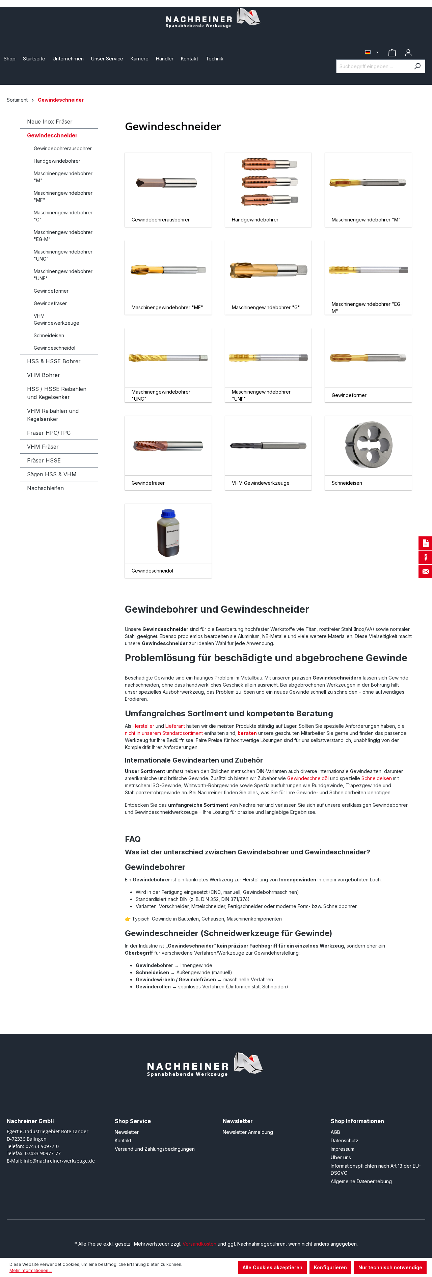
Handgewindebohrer (57, 161)
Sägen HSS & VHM (52, 474)
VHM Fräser (43, 446)
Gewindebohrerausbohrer (63, 148)
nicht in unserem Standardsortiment (164, 733)
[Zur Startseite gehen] (216, 19)
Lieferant (175, 726)
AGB (335, 1132)
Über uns (341, 1157)
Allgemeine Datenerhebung (361, 1181)
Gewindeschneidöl (54, 348)
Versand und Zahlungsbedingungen (155, 1149)
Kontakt (123, 1140)
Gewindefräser (50, 303)
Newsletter (127, 1132)
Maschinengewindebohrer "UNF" (63, 274)
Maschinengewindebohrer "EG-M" (63, 235)
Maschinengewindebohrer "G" (63, 216)
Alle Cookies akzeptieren (272, 1267)
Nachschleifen (45, 488)
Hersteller (143, 726)
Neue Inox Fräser (50, 121)
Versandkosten (199, 1244)
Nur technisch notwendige (390, 1267)
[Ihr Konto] (408, 52)
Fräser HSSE (44, 460)
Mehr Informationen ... (30, 1270)
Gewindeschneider (52, 135)
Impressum (342, 1149)
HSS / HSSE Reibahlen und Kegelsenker (56, 392)
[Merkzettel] (392, 52)
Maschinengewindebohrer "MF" (63, 196)
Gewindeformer (51, 291)
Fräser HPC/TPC (49, 432)
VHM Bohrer (43, 375)
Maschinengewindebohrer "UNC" (63, 255)
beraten (247, 733)
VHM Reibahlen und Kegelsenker (53, 414)
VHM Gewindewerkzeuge (56, 319)
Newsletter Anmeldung (248, 1132)
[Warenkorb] (420, 50)
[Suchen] (417, 66)
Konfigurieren (330, 1267)
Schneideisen (49, 335)
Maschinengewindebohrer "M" (63, 176)
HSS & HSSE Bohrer (54, 361)
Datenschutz (344, 1140)
